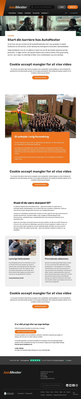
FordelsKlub (28, 13)
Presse (47, 392)
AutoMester (45, 13)
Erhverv (56, 392)
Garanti (68, 392)
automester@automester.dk (47, 378)
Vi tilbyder (20, 13)
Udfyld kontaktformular (25, 331)
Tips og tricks (36, 13)
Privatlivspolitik (28, 393)
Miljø (61, 392)
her (49, 350)
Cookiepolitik (20, 393)
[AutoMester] (18, 7)
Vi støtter (42, 395)
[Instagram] (76, 385)
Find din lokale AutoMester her (23, 344)
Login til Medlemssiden (52, 385)
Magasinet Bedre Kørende (60, 395)
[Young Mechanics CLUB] (22, 247)
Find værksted (12, 13)
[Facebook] (73, 385)
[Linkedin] (67, 385)
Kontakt (42, 392)
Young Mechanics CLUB (16, 278)
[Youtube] (70, 385)
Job (64, 392)
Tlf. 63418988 (43, 377)
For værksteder (74, 13)
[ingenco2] (9, 393)
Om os (51, 392)
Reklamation (49, 395)
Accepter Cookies (40, 77)
